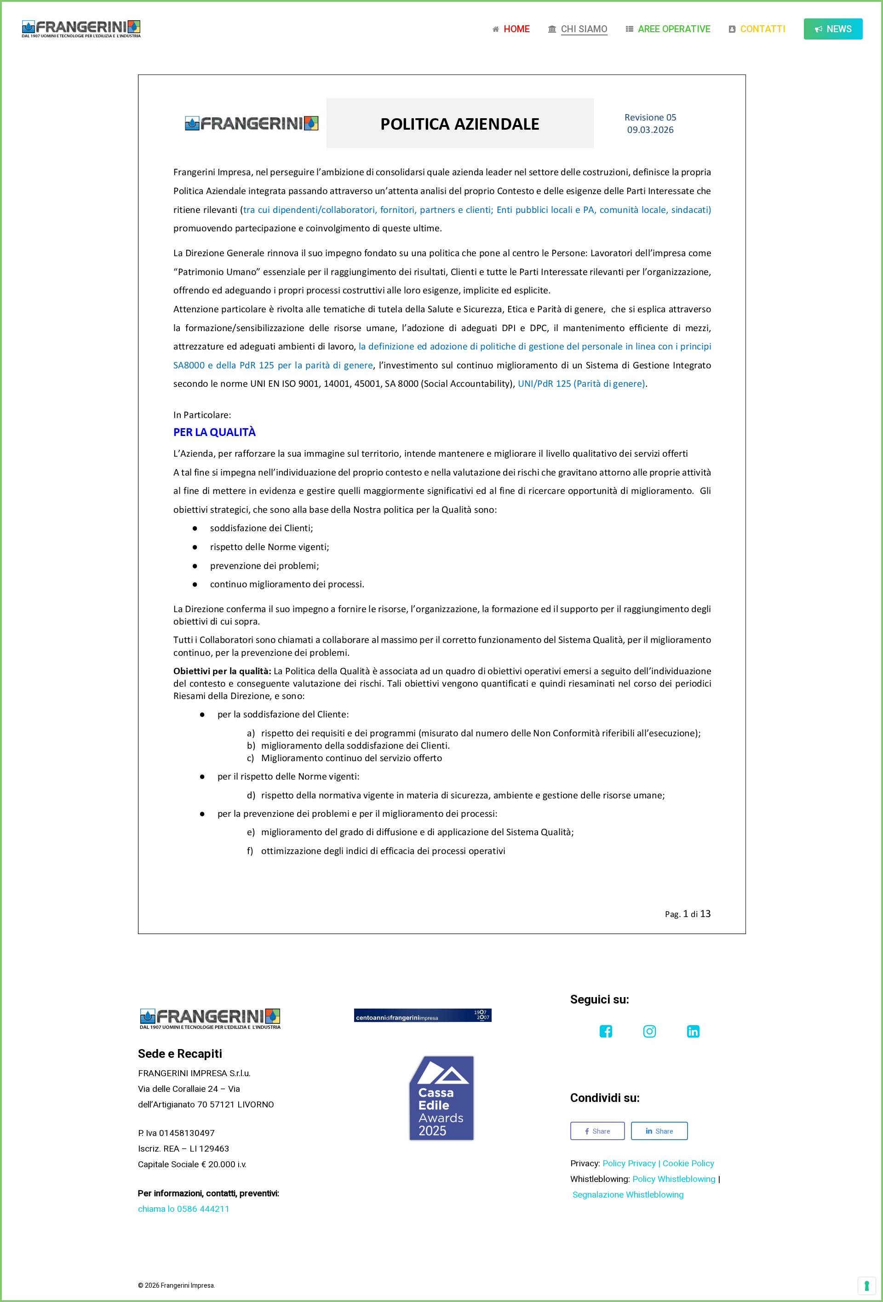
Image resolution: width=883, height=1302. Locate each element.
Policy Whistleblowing (674, 1179)
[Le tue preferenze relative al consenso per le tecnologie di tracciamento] (867, 1286)
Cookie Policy (688, 1163)
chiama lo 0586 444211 (184, 1209)
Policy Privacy (629, 1163)
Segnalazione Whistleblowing (628, 1194)
